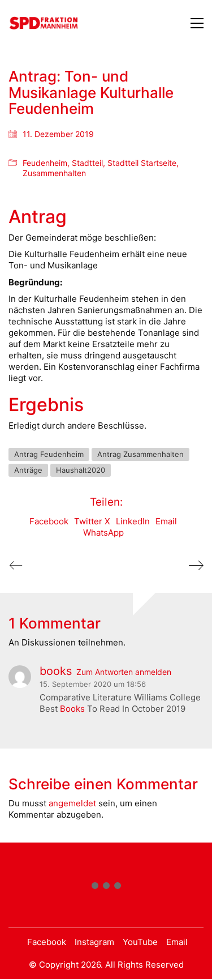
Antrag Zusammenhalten (140, 454)
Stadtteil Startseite (141, 163)
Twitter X (92, 521)
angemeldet (72, 803)
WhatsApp (103, 532)
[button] (197, 23)
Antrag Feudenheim (49, 454)
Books (72, 708)
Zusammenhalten (54, 173)
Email (166, 521)
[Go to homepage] (43, 23)
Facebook (48, 521)
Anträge (28, 469)
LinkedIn (133, 521)
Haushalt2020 (80, 469)
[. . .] (106, 888)
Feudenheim (45, 163)
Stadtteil (87, 163)
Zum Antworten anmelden (123, 672)
